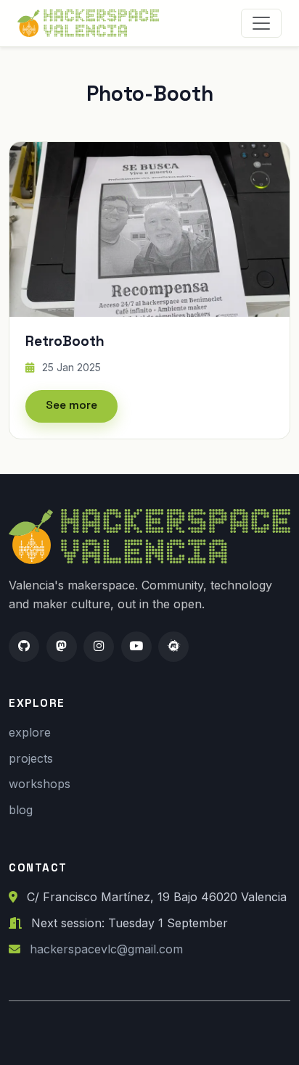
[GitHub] (24, 646)
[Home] (91, 23)
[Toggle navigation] (261, 23)
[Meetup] (173, 646)
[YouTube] (136, 646)
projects (31, 758)
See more (71, 405)
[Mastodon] (61, 646)
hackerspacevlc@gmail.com (106, 949)
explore (30, 732)
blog (21, 810)
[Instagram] (98, 646)
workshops (39, 783)
